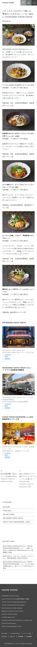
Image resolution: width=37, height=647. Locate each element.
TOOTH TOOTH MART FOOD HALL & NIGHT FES (17, 620)
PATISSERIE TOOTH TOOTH (13, 518)
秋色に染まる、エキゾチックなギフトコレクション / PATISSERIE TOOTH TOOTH (18, 557)
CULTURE (6, 507)
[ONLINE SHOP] (28, 3)
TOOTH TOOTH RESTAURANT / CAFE (16, 522)
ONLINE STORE (8, 514)
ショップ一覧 (27, 633)
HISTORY (4, 633)
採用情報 (20, 636)
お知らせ (12, 636)
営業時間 (7, 359)
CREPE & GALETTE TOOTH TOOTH (12, 611)
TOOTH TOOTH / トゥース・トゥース (8, 2)
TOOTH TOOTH (18, 590)
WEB (6, 356)
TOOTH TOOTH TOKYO (9, 623)
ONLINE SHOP (15, 633)
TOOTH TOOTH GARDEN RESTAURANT (14, 602)
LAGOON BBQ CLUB (8, 617)
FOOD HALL (7, 511)
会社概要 (29, 636)
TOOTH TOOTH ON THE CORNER (12, 608)
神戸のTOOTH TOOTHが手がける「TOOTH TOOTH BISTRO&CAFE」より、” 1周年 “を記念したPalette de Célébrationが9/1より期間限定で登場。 (18, 549)
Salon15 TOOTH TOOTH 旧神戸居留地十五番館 (15, 599)
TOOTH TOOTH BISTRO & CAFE (11, 626)
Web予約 (23, 3)
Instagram (7, 354)
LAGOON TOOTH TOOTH (9, 614)
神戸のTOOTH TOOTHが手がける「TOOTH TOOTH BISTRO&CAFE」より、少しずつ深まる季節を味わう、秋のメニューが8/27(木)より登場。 (18, 565)
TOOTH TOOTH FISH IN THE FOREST (13, 605)
